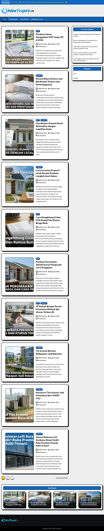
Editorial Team (43, 44)
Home (4, 19)
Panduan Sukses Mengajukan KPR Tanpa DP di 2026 (49, 37)
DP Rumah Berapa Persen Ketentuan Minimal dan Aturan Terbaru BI (49, 309)
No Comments (42, 46)
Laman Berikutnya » (62, 478)
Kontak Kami (24, 19)
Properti (39, 75)
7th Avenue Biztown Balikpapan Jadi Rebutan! (49, 352)
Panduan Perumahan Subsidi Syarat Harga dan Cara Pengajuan (49, 264)
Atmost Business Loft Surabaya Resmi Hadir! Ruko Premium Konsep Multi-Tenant (47, 441)
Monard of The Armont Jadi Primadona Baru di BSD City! (50, 395)
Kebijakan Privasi (36, 19)
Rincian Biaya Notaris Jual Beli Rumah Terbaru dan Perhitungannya (49, 81)
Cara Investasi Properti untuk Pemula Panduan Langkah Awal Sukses (48, 173)
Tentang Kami (13, 19)
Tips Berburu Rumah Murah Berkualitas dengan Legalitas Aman (49, 126)
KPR (38, 31)
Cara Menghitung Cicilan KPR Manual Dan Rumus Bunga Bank (48, 220)
